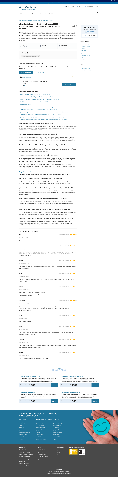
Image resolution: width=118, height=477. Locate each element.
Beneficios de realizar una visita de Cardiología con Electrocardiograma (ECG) (40, 99)
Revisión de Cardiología (28, 392)
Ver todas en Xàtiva (85, 73)
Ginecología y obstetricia (24, 430)
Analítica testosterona (57, 430)
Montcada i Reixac (85, 46)
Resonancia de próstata (40, 427)
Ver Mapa (42, 72)
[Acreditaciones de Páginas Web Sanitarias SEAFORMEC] (73, 452)
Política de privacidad (43, 456)
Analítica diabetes (56, 434)
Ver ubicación (27, 85)
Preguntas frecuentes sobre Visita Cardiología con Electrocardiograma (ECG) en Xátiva (42, 107)
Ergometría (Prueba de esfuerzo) (71, 392)
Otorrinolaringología (23, 434)
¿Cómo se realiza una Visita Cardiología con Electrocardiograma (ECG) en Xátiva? (40, 114)
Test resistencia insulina (57, 421)
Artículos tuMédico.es (24, 463)
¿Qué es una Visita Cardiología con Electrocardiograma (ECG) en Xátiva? (38, 109)
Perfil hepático (56, 427)
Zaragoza (83, 50)
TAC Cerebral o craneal (40, 425)
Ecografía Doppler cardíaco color (30, 376)
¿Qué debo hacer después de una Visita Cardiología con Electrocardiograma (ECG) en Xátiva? (43, 119)
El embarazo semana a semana (26, 454)
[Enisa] (82, 452)
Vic (82, 57)
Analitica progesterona (57, 432)
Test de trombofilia (39, 423)
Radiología (31, 13)
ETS (25, 13)
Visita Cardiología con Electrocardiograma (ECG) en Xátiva (35, 94)
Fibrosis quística (39, 430)
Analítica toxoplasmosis (57, 429)
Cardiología (21, 425)
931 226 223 (91, 32)
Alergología (21, 421)
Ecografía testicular (39, 434)
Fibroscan (38, 432)
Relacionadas (59, 369)
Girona (82, 52)
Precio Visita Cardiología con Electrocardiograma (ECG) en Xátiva (36, 102)
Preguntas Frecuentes (25, 104)
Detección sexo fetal (40, 437)
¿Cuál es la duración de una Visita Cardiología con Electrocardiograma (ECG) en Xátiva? (42, 117)
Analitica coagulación (57, 436)
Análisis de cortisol (56, 437)
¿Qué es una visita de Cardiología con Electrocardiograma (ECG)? (36, 97)
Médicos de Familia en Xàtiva (87, 70)
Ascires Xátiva (26, 77)
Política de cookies (42, 458)
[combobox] (85, 13)
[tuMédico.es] (27, 7)
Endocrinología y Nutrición (24, 429)
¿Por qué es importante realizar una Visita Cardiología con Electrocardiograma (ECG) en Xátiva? (44, 112)
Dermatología (21, 427)
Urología (20, 437)
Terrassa (83, 53)
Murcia (83, 59)
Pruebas (45, 13)
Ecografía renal (39, 436)
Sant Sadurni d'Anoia (86, 44)
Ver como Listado (27, 72)
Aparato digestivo (22, 423)
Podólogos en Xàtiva (85, 68)
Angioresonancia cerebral (41, 439)
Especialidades (51, 13)
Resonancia (38, 13)
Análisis (20, 13)
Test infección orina (57, 425)
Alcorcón (83, 48)
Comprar (67, 84)
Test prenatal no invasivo (41, 421)
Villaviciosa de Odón (85, 55)
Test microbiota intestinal (58, 423)
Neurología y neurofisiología (24, 432)
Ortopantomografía (39, 429)
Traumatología (22, 436)
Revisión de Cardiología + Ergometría (72, 376)
